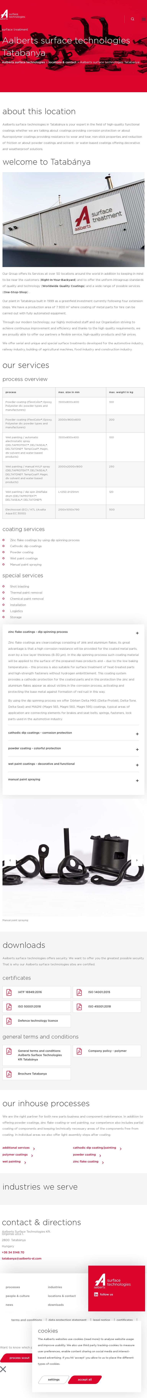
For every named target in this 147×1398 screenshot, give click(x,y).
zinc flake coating (85, 1161)
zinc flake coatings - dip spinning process (38, 632)
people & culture (17, 1296)
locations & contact (62, 1296)
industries (55, 1287)
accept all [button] (85, 1379)
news (9, 1304)
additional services (15, 1147)
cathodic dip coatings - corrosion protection (40, 732)
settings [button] (54, 1379)
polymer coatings (15, 1154)
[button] (102, 19)
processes (13, 1287)
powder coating (84, 1154)
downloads (56, 1304)
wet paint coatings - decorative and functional (41, 763)
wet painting (11, 1161)
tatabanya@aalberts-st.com (22, 1258)
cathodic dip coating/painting (94, 1147)
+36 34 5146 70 (13, 1252)
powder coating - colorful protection (34, 748)
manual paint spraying (24, 779)
